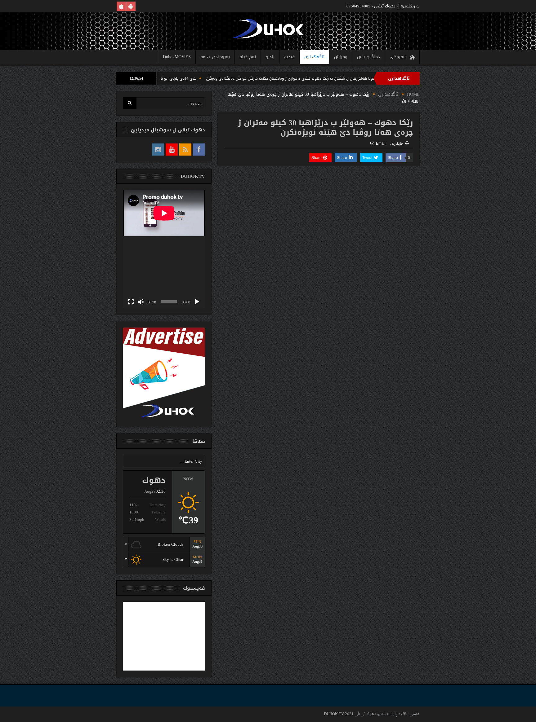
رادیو (270, 57)
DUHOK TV (334, 714)
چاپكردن (396, 143)
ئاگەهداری (314, 57)
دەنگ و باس (368, 57)
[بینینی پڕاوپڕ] (131, 302)
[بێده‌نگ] (141, 302)
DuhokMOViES (177, 57)
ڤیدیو (289, 57)
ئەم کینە (247, 57)
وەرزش (340, 57)
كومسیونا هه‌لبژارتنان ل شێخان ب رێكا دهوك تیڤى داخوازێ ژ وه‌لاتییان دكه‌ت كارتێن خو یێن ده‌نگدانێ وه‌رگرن (320, 78)
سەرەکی (398, 57)
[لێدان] (197, 302)
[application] (164, 249)
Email (381, 143)
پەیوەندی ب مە (215, 57)
